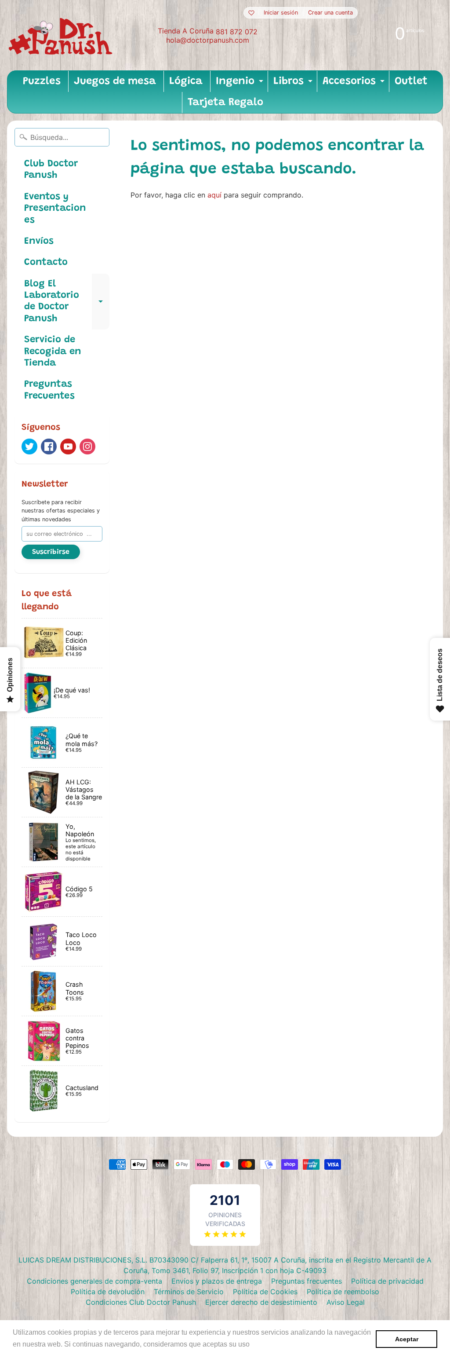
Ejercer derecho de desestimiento (261, 1302)
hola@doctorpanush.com (207, 40)
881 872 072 (237, 31)
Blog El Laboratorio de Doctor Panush (66, 301)
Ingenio (240, 84)
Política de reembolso (343, 1291)
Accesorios (355, 84)
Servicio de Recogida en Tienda (52, 351)
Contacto (46, 262)
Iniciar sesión (281, 13)
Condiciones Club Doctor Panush (141, 1302)
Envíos (39, 241)
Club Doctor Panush (51, 169)
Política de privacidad (387, 1281)
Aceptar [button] (406, 1339)
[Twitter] (29, 446)
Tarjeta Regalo (225, 102)
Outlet (411, 81)
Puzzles (42, 81)
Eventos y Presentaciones (55, 208)
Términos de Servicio (189, 1291)
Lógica (186, 81)
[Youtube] (68, 446)
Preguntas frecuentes (306, 1281)
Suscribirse (50, 552)
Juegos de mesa (115, 81)
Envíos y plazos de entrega (216, 1281)
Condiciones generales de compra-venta (94, 1281)
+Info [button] (260, 1344)
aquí (214, 194)
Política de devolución (108, 1291)
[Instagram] (87, 446)
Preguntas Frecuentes (49, 390)
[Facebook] (49, 446)
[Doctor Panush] (62, 35)
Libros (294, 84)
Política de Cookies (265, 1291)
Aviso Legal (346, 1302)
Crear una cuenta (330, 13)
